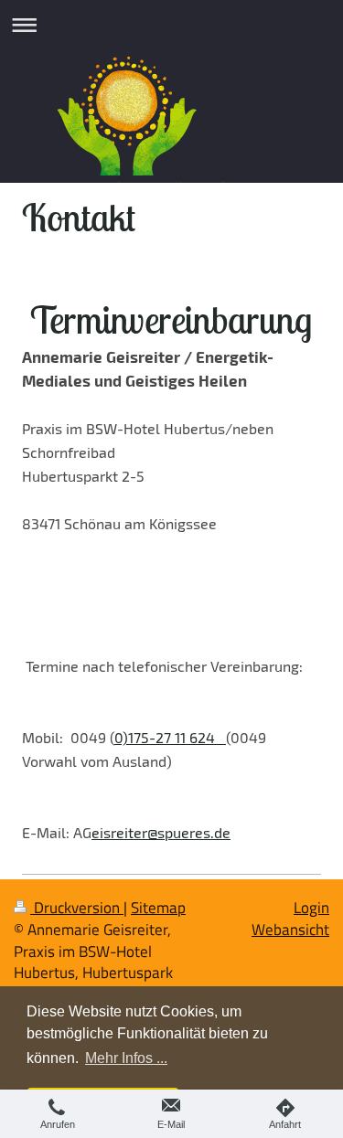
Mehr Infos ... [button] (126, 1058)
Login (311, 908)
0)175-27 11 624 (170, 737)
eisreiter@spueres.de (160, 832)
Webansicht (290, 929)
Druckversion (76, 908)
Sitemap (158, 908)
